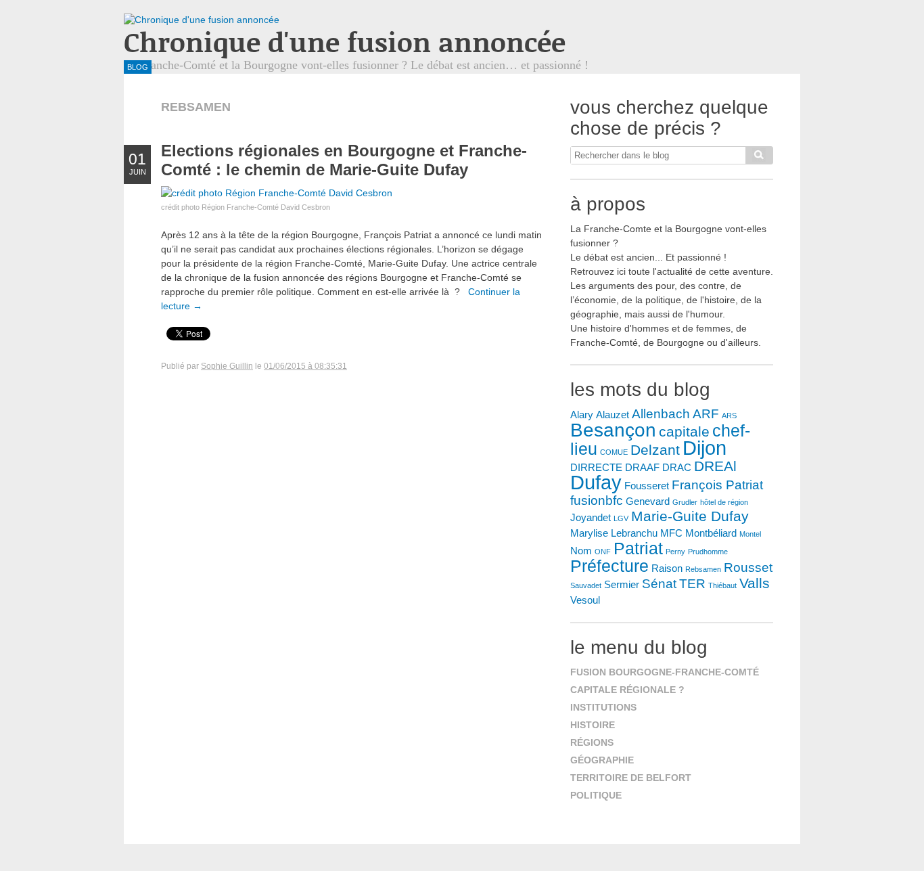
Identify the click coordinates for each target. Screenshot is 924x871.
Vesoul (585, 600)
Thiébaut (722, 585)
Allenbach (661, 414)
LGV (621, 518)
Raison (667, 568)
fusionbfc (596, 500)
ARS (729, 415)
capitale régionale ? (627, 689)
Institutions (603, 707)
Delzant (655, 450)
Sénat (659, 584)
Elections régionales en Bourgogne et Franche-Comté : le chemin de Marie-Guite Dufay (344, 160)
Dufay (596, 482)
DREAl (715, 466)
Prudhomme (708, 552)
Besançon (613, 430)
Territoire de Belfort (630, 777)
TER (692, 584)
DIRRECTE (596, 467)
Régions (592, 742)
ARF (706, 414)
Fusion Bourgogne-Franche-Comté (664, 672)
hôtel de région (724, 502)
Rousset (748, 567)
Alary (581, 414)
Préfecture (609, 565)
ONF (603, 552)
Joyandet (590, 517)
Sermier (621, 584)
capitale (684, 432)
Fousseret (646, 485)
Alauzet (612, 414)
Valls (754, 583)
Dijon (704, 448)
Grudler (684, 502)
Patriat (638, 548)
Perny (675, 552)
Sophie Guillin (227, 366)
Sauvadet (585, 585)
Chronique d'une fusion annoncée (344, 41)
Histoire (592, 724)
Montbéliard (711, 533)
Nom (581, 550)
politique (596, 795)
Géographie (602, 760)
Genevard (648, 501)
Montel (750, 534)
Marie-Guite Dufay (690, 516)
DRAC (676, 467)
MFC (671, 533)
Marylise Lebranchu (613, 533)
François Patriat (717, 485)
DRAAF (642, 467)
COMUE (614, 452)
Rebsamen (703, 569)
